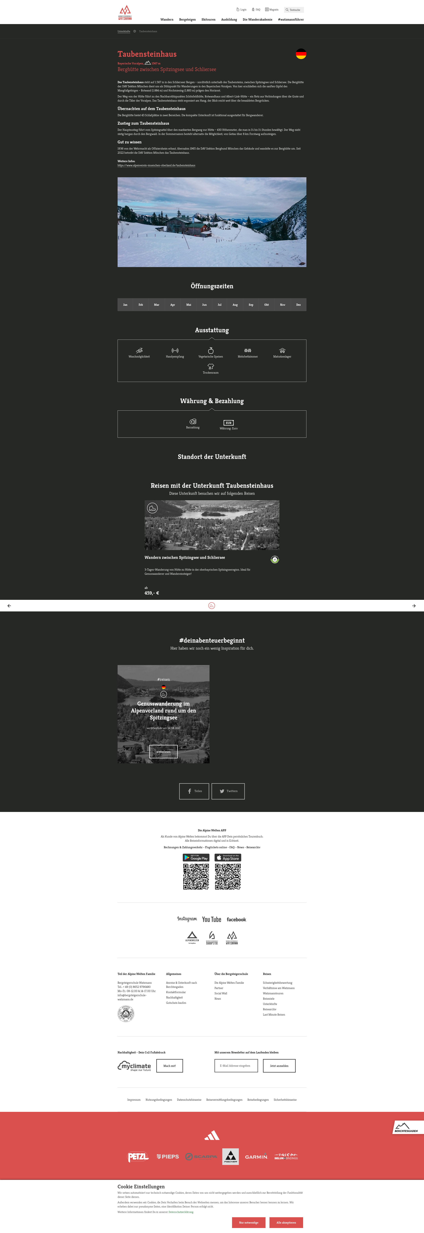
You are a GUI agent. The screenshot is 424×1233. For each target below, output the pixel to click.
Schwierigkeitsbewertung (277, 983)
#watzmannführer (291, 19)
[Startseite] (125, 13)
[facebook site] (237, 922)
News (217, 998)
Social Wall (220, 993)
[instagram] (187, 922)
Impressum (134, 1100)
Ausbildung (229, 19)
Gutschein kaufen (176, 1003)
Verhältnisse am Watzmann (279, 988)
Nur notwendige (248, 1222)
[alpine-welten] (192, 943)
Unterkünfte (124, 31)
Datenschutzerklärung (181, 1212)
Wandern (166, 19)
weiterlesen (164, 752)
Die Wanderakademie (257, 19)
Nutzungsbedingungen (159, 1100)
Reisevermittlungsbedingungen (224, 1100)
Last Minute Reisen (274, 1014)
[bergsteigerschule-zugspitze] (212, 943)
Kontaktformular (176, 992)
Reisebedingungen (258, 1100)
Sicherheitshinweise (285, 1100)
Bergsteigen (187, 19)
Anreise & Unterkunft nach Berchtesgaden (181, 985)
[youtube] (212, 922)
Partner (218, 988)
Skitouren (208, 19)
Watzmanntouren (273, 993)
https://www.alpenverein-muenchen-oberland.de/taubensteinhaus (156, 165)
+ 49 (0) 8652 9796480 (137, 987)
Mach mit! (169, 1066)
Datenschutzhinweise (189, 1100)
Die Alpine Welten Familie (229, 983)
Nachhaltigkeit (174, 997)
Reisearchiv (269, 1009)
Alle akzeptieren (286, 1222)
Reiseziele (268, 998)
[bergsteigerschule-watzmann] (231, 943)
